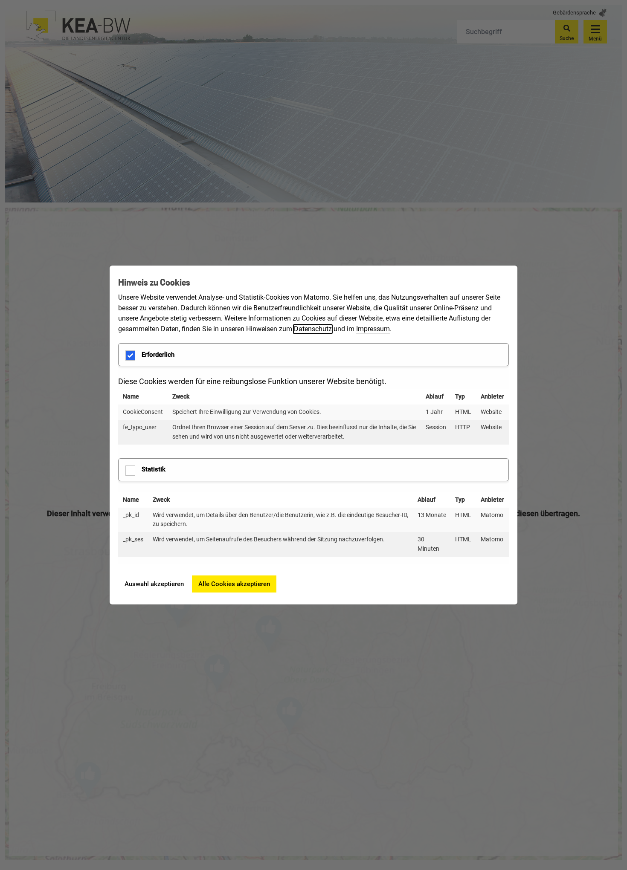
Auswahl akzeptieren (154, 584)
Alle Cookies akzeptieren (234, 584)
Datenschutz (313, 329)
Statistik (153, 469)
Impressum (373, 329)
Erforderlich (158, 354)
